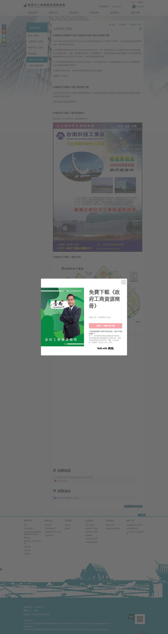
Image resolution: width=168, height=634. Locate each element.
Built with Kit (105, 348)
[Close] (123, 282)
